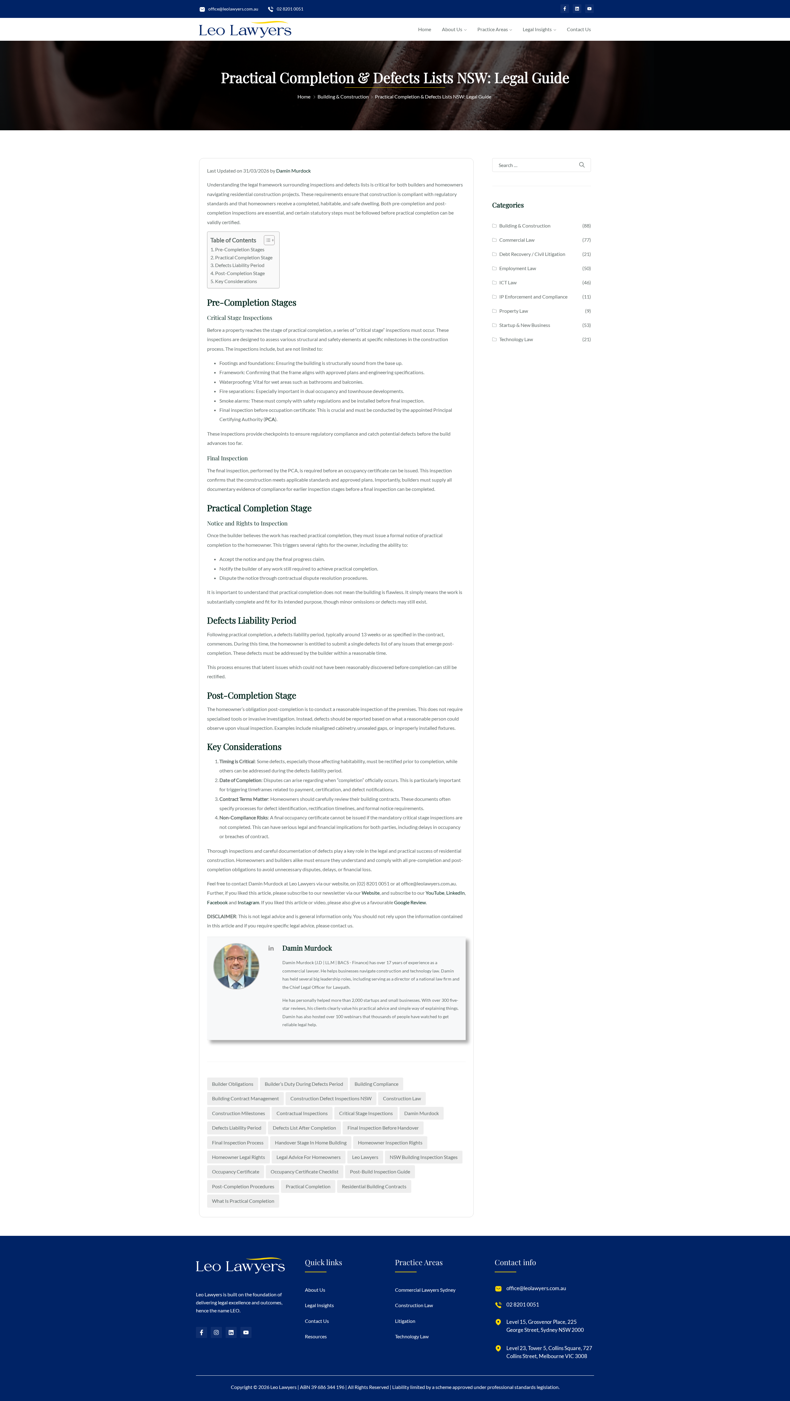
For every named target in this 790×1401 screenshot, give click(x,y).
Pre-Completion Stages (239, 249)
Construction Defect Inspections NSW (331, 1098)
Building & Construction (343, 96)
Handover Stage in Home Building (311, 1142)
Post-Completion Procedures (243, 1186)
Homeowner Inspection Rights (390, 1142)
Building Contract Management (245, 1098)
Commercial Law (516, 240)
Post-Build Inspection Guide (380, 1171)
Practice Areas (492, 29)
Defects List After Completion (304, 1128)
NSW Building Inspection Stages (424, 1157)
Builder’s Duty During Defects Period (304, 1084)
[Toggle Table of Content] (266, 240)
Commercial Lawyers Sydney (425, 1290)
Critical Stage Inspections (366, 1113)
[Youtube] (589, 8)
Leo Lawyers (365, 1157)
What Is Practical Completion (243, 1201)
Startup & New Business (524, 325)
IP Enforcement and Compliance (533, 296)
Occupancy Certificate (235, 1171)
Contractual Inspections (302, 1113)
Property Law (513, 311)
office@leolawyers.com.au (233, 8)
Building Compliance (376, 1084)
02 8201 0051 (290, 8)
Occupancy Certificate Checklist (305, 1171)
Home (424, 29)
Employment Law (517, 268)
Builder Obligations (232, 1084)
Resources (316, 1336)
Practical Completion (308, 1186)
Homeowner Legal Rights (238, 1157)
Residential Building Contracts (374, 1186)
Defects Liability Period (239, 265)
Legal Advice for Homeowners (308, 1157)
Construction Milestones (238, 1113)
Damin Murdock (293, 171)
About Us (452, 29)
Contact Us (579, 29)
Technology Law (516, 339)
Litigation (405, 1321)
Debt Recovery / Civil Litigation (532, 254)
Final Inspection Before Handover (383, 1128)
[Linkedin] (577, 8)
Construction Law (402, 1098)
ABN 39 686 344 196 (322, 1387)
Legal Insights (537, 29)
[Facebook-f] (564, 8)
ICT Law (508, 282)
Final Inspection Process (238, 1142)
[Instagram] (216, 1332)
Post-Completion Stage (240, 273)
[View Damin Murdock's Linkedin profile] (271, 948)
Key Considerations (236, 281)
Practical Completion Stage (243, 257)
